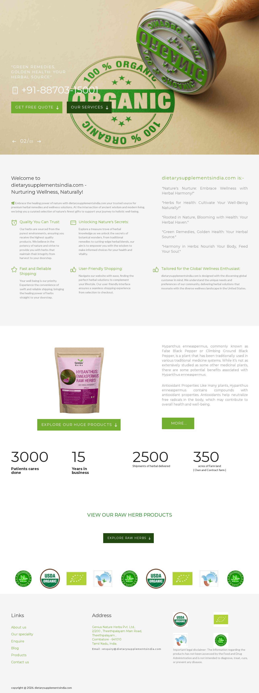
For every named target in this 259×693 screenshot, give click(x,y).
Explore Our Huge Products (76, 424)
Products (18, 655)
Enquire (17, 641)
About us (18, 627)
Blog (15, 648)
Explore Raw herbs (126, 538)
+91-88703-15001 (60, 90)
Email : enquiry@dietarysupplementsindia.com (126, 649)
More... (179, 423)
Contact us (20, 662)
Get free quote (34, 107)
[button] (15, 141)
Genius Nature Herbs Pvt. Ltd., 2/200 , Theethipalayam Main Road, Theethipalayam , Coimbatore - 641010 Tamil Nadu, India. (117, 635)
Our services (87, 107)
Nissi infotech (134, 688)
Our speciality (22, 634)
